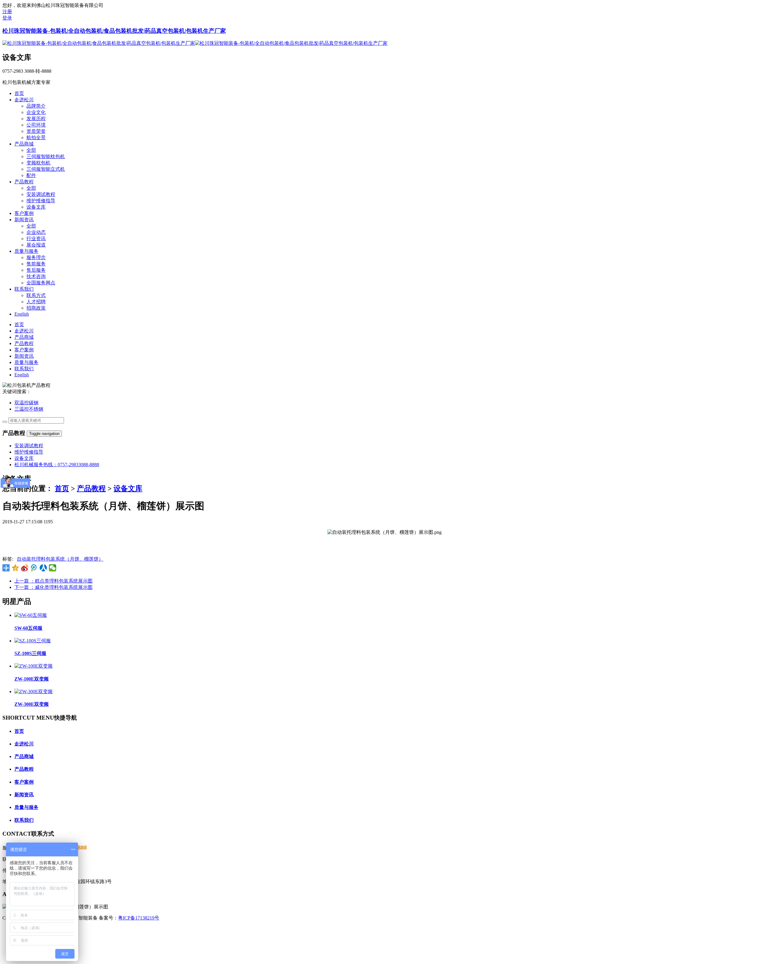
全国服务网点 (40, 282)
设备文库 (36, 207)
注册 (7, 11)
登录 (7, 17)
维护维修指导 (40, 200)
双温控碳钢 (26, 402)
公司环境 (36, 124)
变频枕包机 (38, 162)
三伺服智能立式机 (45, 169)
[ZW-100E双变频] (33, 666)
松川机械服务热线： (56, 464)
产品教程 (91, 488)
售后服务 (36, 270)
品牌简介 (36, 106)
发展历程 (36, 118)
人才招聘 (36, 301)
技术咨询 (36, 276)
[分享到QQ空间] (15, 567)
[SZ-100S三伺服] (32, 640)
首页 (62, 488)
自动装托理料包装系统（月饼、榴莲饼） (60, 559)
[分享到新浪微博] (25, 567)
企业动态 (36, 232)
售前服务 (36, 263)
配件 (31, 175)
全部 (31, 150)
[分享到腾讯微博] (34, 567)
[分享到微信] (52, 567)
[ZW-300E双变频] (33, 691)
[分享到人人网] (43, 567)
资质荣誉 (36, 131)
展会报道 (36, 244)
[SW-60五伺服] (30, 615)
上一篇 (53, 580)
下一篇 (53, 587)
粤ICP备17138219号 (138, 917)
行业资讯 (36, 238)
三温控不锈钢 (28, 409)
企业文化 (36, 112)
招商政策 (36, 308)
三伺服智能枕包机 (45, 156)
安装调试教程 (40, 194)
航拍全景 (36, 137)
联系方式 (36, 295)
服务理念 (36, 257)
